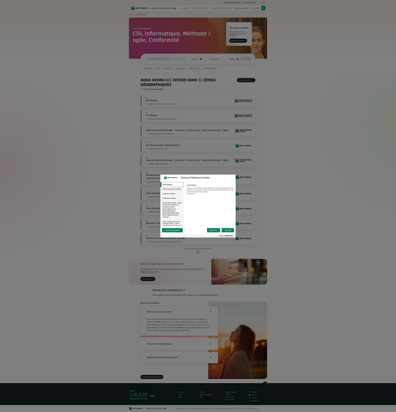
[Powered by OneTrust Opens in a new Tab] (227, 236)
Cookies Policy (191, 194)
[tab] (172, 184)
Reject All (213, 230)
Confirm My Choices (172, 230)
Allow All (228, 230)
